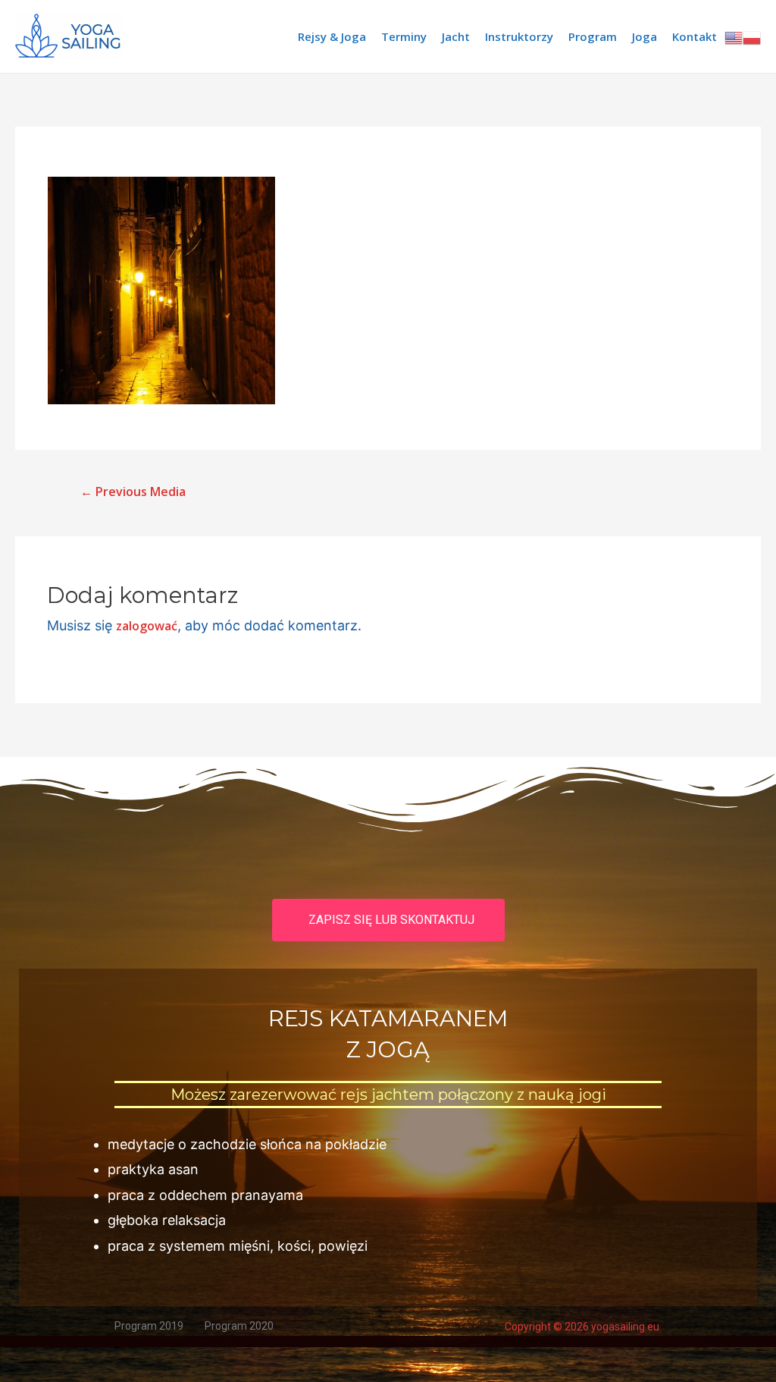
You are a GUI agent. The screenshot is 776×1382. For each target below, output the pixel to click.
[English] (733, 36)
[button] (388, 920)
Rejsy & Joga (332, 36)
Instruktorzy (519, 36)
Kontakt (694, 36)
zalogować (146, 625)
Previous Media (133, 491)
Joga (644, 36)
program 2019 (148, 1326)
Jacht (456, 36)
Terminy (404, 36)
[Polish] (752, 36)
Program (592, 36)
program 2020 (239, 1326)
